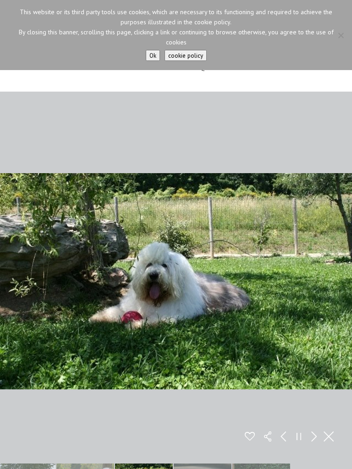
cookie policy (185, 55)
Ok (152, 55)
